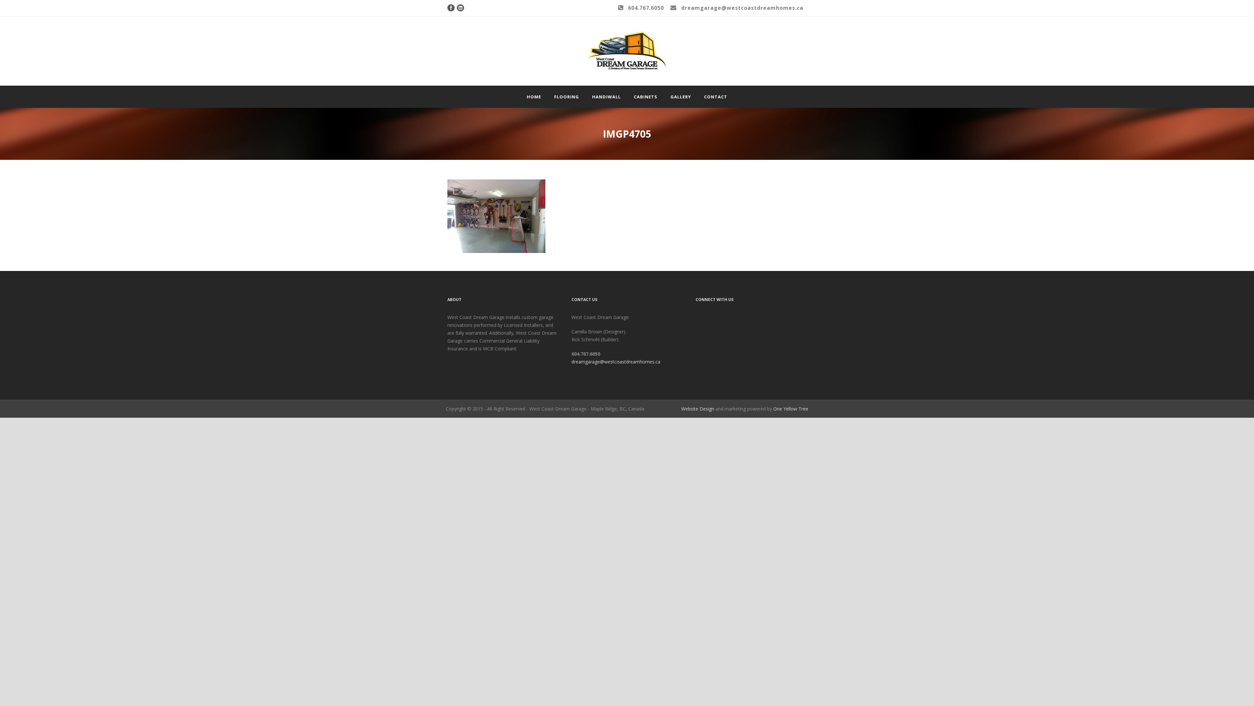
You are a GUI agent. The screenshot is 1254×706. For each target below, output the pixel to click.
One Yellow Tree (790, 409)
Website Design (697, 409)
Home (534, 97)
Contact (715, 97)
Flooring (566, 97)
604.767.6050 (646, 7)
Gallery (680, 97)
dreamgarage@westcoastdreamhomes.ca (615, 362)
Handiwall (606, 97)
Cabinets (645, 97)
